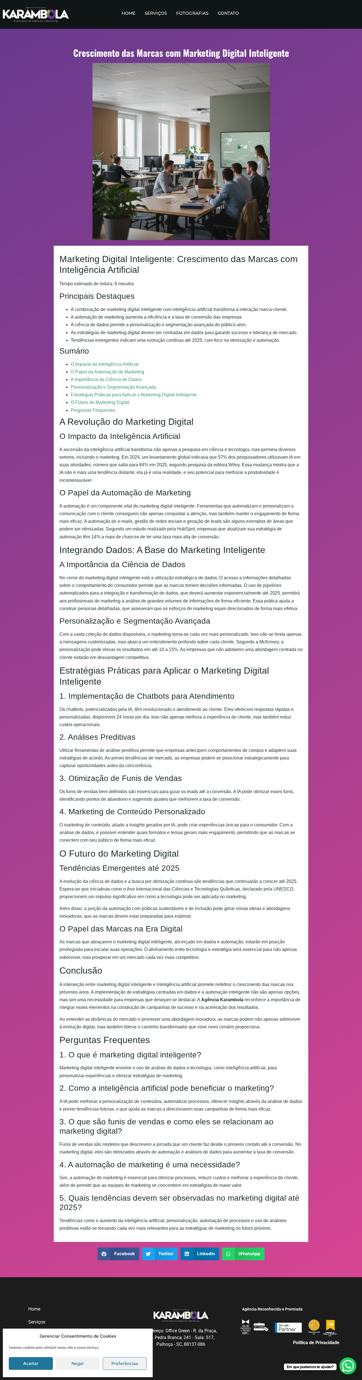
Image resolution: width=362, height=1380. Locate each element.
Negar (78, 1363)
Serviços (156, 13)
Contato (228, 13)
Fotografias (192, 13)
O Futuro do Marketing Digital (100, 402)
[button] (118, 1254)
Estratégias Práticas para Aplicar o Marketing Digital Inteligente (134, 394)
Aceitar (30, 1363)
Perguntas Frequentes (93, 410)
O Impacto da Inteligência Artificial (105, 364)
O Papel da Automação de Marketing (107, 371)
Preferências (124, 1363)
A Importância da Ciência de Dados (106, 379)
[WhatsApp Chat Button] (347, 1365)
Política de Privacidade (316, 1342)
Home (128, 13)
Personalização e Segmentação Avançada (113, 387)
